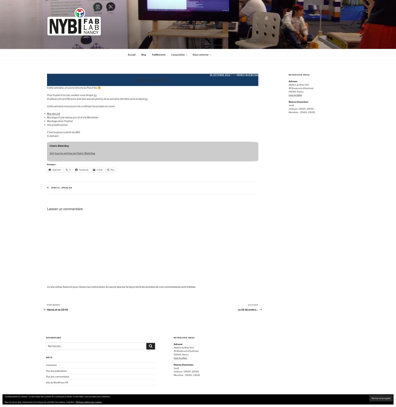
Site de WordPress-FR (57, 382)
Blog (143, 54)
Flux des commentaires (57, 376)
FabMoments (159, 54)
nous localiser (295, 95)
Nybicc (55, 188)
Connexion (51, 365)
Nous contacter (201, 54)
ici (95, 95)
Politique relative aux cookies (89, 402)
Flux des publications (56, 371)
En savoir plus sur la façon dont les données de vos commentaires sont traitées (150, 286)
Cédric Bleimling (247, 75)
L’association (178, 54)
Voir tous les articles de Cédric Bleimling (72, 153)
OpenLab (66, 188)
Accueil (132, 54)
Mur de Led (53, 113)
